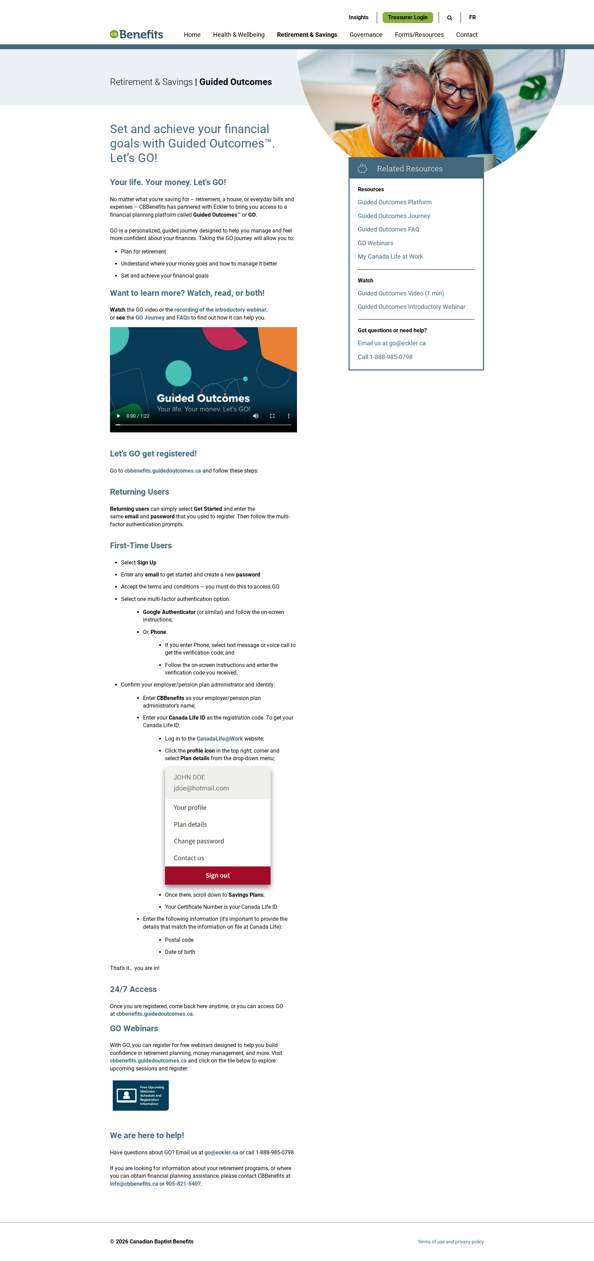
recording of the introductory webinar (220, 309)
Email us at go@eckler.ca (392, 343)
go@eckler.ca (221, 1152)
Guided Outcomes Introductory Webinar (411, 306)
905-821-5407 (183, 1184)
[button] (449, 18)
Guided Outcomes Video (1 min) (401, 293)
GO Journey (150, 317)
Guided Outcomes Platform (395, 202)
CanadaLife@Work (220, 738)
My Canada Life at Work (390, 256)
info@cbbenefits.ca (134, 1184)
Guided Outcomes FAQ (388, 229)
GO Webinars (375, 243)
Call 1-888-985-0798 (385, 356)
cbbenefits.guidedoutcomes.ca (162, 470)
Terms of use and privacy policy (451, 1241)
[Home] (136, 36)
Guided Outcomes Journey (394, 215)
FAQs (183, 317)
